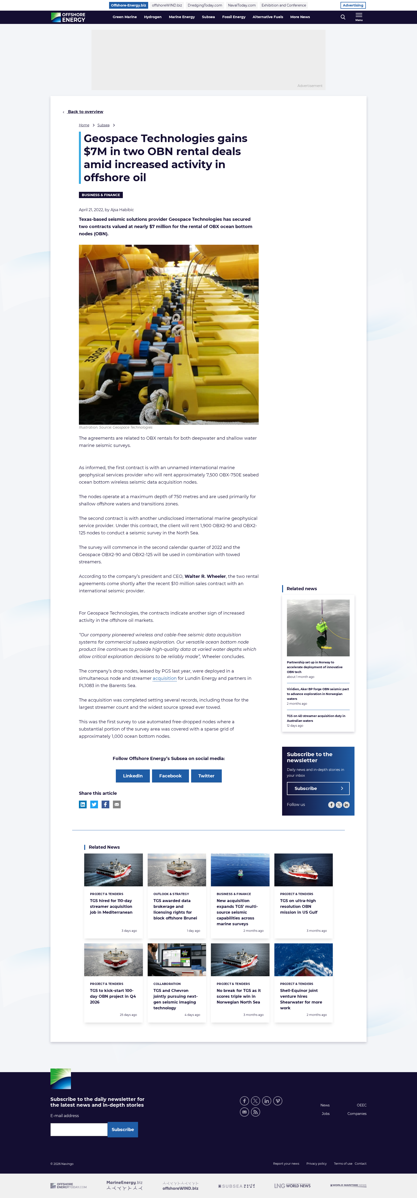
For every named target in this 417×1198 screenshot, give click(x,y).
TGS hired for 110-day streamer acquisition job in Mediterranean (111, 906)
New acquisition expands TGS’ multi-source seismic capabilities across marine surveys (237, 912)
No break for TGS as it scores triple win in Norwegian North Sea (239, 996)
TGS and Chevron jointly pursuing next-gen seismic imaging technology (175, 999)
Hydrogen (153, 17)
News (325, 1105)
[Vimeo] (277, 1100)
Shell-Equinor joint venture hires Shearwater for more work (301, 999)
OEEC (362, 1105)
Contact (361, 1163)
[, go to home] (68, 17)
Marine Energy (182, 17)
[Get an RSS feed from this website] (255, 1112)
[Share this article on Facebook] (105, 804)
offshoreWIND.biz (167, 5)
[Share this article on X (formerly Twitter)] (94, 804)
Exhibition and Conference (284, 5)
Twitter (206, 776)
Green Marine (125, 17)
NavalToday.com (242, 5)
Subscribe (306, 788)
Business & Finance (101, 195)
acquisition (165, 678)
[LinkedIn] (346, 805)
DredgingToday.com (205, 5)
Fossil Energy (233, 17)
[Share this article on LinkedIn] (83, 804)
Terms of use (343, 1163)
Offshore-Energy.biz (128, 5)
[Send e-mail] (244, 1112)
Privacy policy (316, 1163)
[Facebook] (331, 805)
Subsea (208, 17)
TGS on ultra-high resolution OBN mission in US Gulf (298, 906)
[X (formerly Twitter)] (339, 805)
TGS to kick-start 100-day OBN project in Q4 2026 (113, 996)
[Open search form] (343, 17)
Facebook (170, 776)
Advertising (353, 5)
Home (84, 125)
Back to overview (85, 111)
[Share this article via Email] (117, 804)
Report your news (286, 1163)
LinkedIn (133, 776)
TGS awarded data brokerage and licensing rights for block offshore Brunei (175, 909)
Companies (357, 1114)
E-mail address (64, 1115)
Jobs (326, 1114)
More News (300, 17)
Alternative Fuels (268, 17)
